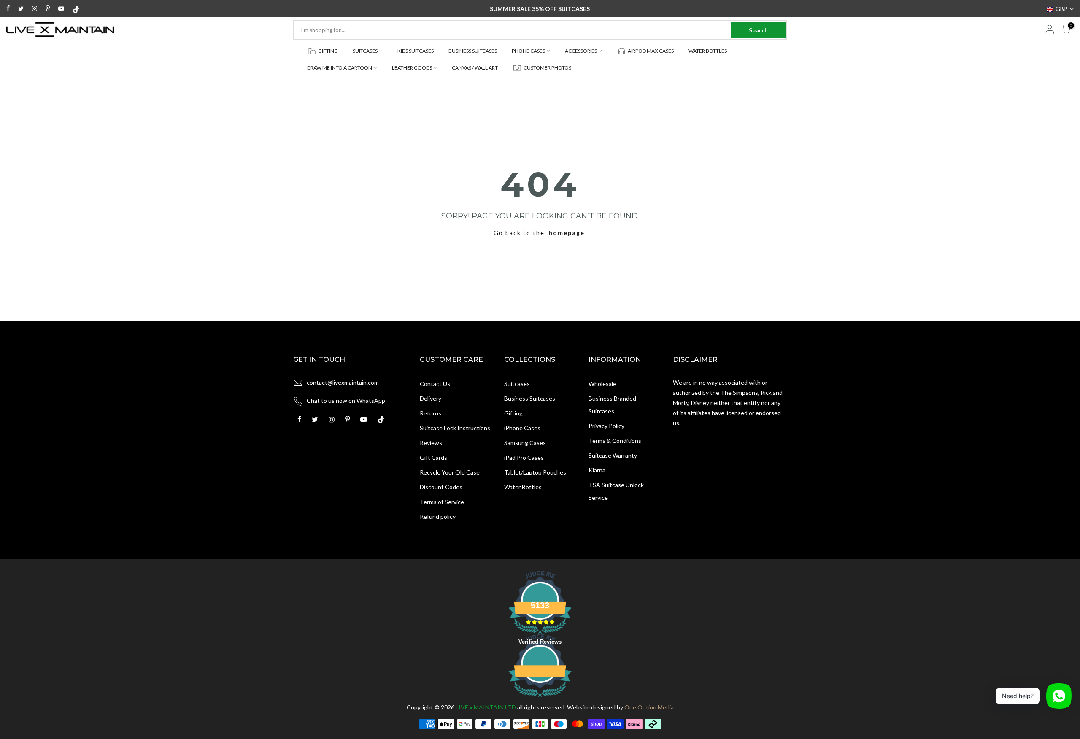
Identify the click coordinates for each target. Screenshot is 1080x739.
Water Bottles (523, 487)
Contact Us (435, 383)
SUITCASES (365, 51)
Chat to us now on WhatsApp (346, 400)
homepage (567, 232)
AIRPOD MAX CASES (651, 51)
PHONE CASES (528, 51)
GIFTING (328, 51)
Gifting (513, 413)
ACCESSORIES (581, 51)
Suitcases (517, 383)
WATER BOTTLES (707, 51)
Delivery (430, 398)
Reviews (431, 442)
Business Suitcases (529, 398)
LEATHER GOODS (412, 68)
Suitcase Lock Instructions (455, 428)
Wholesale (602, 383)
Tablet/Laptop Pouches (535, 472)
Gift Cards (433, 457)
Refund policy (438, 516)
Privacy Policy (606, 425)
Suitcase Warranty (613, 455)
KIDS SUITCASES (415, 51)
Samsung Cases (525, 442)
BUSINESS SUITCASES (472, 51)
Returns (430, 413)
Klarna (597, 470)
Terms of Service (442, 501)
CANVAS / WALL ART (475, 68)
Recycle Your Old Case (450, 472)
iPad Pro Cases (524, 457)
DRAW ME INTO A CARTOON (339, 68)
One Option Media (649, 707)
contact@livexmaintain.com (343, 382)
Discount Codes (441, 487)
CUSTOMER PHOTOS (547, 68)
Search (758, 30)
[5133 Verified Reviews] (540, 698)
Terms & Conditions (615, 440)
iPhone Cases (522, 428)
